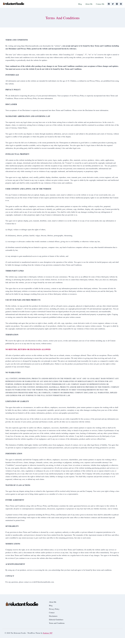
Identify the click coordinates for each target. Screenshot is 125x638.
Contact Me (100, 4)
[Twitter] (113, 4)
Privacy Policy (54, 609)
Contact (51, 612)
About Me (88, 4)
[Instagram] (117, 4)
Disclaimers (53, 616)
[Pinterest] (121, 4)
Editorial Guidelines (56, 619)
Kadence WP (47, 633)
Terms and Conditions (57, 623)
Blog (80, 4)
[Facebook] (109, 4)
